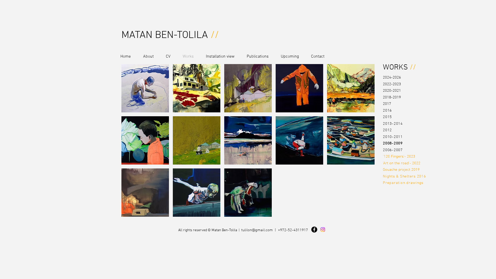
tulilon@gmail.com (257, 230)
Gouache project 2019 (401, 169)
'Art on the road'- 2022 (401, 163)
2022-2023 (392, 84)
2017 (387, 104)
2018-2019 (392, 97)
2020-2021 (392, 90)
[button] (145, 88)
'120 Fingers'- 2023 (399, 156)
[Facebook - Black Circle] (314, 230)
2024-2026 (392, 77)
